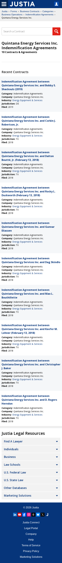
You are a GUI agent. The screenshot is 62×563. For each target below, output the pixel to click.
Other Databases (15, 488)
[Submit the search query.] (56, 31)
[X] (43, 514)
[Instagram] (29, 514)
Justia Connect (31, 522)
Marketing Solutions (17, 495)
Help (31, 539)
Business (10, 457)
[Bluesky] (38, 514)
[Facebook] (24, 514)
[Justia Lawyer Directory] (47, 514)
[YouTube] (19, 514)
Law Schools (12, 464)
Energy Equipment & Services (27, 100)
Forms (13, 11)
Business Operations (12, 14)
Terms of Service (31, 545)
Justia (4, 11)
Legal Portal (31, 528)
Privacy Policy (31, 551)
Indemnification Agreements (39, 14)
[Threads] (33, 514)
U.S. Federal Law (15, 472)
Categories (47, 11)
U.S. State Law (13, 480)
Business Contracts (29, 11)
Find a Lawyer (13, 441)
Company (31, 534)
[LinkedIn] (15, 514)
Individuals (11, 449)
